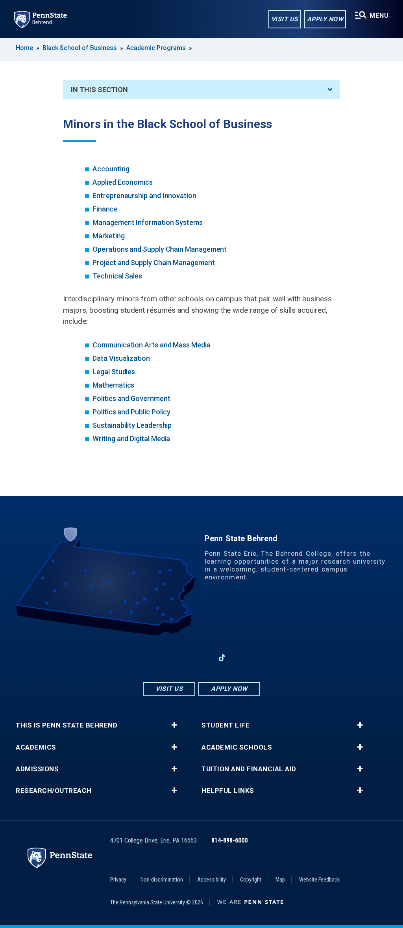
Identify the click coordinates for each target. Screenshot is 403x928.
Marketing (108, 236)
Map (280, 879)
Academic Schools (237, 747)
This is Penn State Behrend (66, 725)
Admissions (37, 769)
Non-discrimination (161, 879)
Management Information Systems (147, 222)
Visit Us (284, 19)
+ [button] (174, 725)
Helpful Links (228, 790)
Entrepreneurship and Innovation (144, 195)
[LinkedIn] (201, 657)
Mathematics (113, 385)
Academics (36, 747)
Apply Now (325, 19)
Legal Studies (113, 371)
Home (24, 48)
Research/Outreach (54, 790)
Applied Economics (122, 182)
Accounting (110, 169)
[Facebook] (160, 657)
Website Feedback (319, 879)
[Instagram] (181, 657)
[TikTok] (222, 657)
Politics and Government (131, 398)
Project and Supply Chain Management (153, 262)
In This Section (99, 89)
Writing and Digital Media (131, 438)
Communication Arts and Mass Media (151, 345)
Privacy (118, 879)
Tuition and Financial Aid (249, 769)
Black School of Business (80, 48)
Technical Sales (117, 276)
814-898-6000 (229, 840)
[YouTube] (242, 657)
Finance (104, 209)
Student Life (226, 725)
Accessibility (211, 879)
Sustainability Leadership (132, 425)
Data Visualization (121, 358)
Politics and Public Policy (131, 412)
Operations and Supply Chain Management (159, 249)
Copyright (250, 879)
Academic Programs (156, 48)
